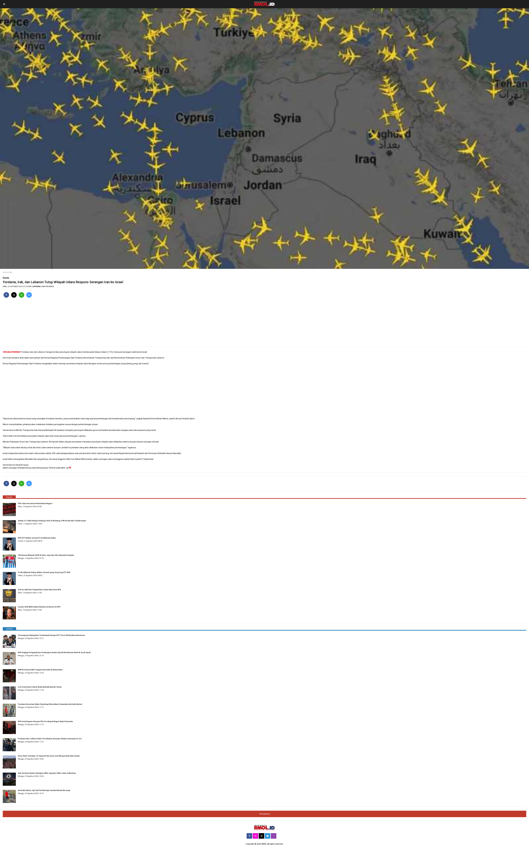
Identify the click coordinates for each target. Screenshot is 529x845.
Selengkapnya (264, 814)
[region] (264, 323)
